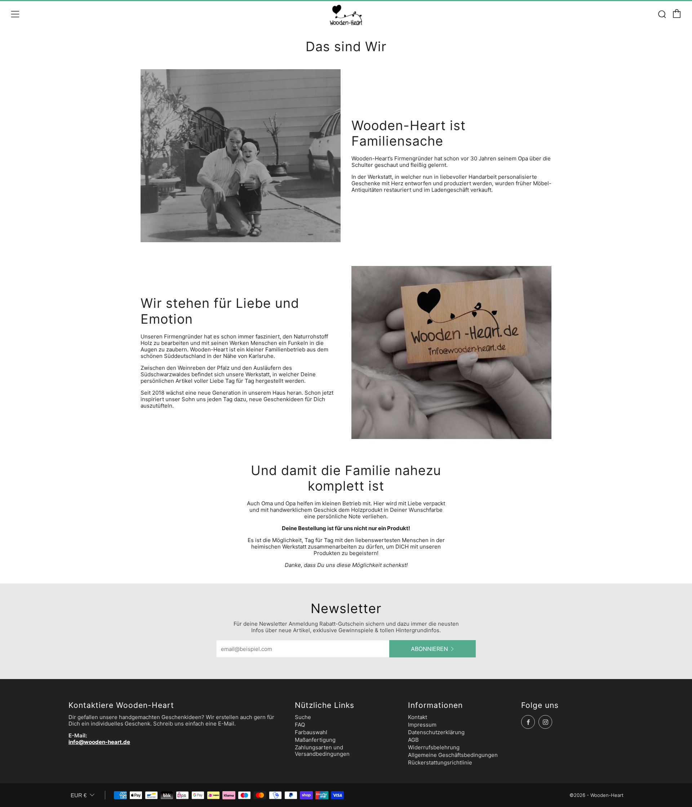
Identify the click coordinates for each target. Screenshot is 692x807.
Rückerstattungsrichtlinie (440, 762)
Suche (303, 717)
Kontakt (417, 717)
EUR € (78, 795)
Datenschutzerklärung (436, 732)
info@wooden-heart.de (99, 742)
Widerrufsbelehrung (434, 747)
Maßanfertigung (315, 739)
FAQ (300, 724)
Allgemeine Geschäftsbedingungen (453, 754)
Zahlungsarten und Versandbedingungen (322, 750)
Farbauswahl (311, 732)
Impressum (422, 724)
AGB (413, 739)
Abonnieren (429, 648)
